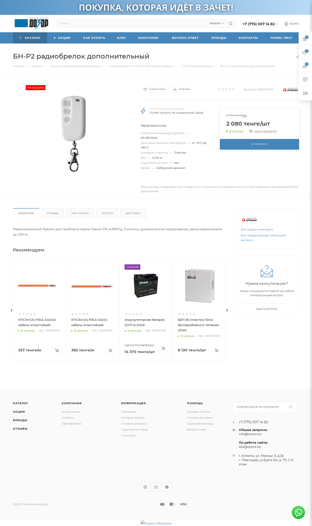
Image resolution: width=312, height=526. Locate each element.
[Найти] (230, 23)
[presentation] (11, 310)
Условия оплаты (132, 417)
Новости (68, 417)
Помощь (195, 403)
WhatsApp (166, 487)
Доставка (133, 213)
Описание (26, 213)
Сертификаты (71, 423)
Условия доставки (134, 423)
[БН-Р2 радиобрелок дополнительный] (73, 133)
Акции (19, 411)
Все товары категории (257, 229)
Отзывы (53, 213)
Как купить (80, 213)
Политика (128, 435)
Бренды (20, 420)
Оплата (107, 213)
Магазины (128, 411)
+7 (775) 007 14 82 (259, 24)
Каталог (20, 403)
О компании (71, 411)
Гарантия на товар (134, 429)
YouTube (156, 487)
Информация (133, 403)
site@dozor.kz (250, 447)
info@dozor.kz (250, 434)
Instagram (145, 487)
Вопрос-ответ (197, 429)
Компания (72, 403)
